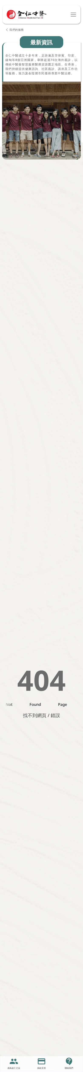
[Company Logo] (26, 14)
